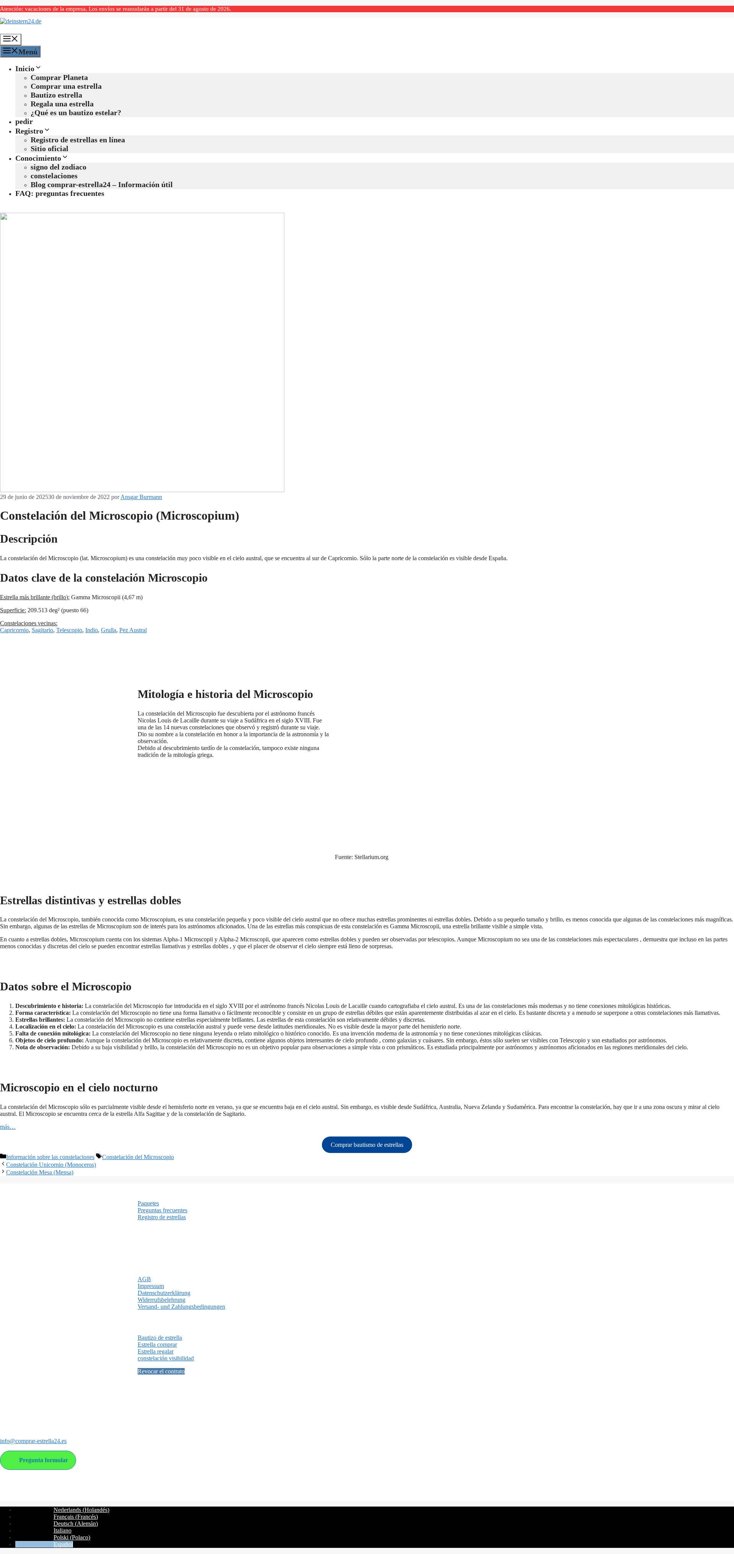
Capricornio (14, 630)
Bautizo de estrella (160, 1337)
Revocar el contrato (161, 1371)
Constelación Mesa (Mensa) (39, 1172)
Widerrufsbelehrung (161, 1299)
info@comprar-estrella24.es (33, 1441)
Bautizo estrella (56, 95)
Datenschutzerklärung (164, 1293)
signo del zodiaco (58, 167)
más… (8, 1127)
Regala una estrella (62, 103)
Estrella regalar (156, 1351)
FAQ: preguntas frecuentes (59, 193)
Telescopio (69, 630)
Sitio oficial (49, 148)
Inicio (24, 68)
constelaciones (54, 175)
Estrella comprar (157, 1344)
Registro (29, 131)
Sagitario (42, 630)
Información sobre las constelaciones (50, 1157)
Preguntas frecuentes (162, 1210)
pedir (24, 121)
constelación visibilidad (166, 1358)
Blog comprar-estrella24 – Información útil (102, 184)
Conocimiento (38, 158)
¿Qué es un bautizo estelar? (76, 112)
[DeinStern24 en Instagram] (21, 1410)
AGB (144, 1279)
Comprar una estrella (66, 86)
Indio (91, 630)
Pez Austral (133, 630)
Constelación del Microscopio (138, 1157)
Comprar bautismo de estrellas (367, 1144)
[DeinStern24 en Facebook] (6, 1410)
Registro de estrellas (162, 1217)
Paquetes (148, 1203)
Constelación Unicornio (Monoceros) (51, 1164)
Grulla (108, 630)
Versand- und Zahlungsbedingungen (181, 1306)
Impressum (151, 1286)
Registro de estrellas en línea (78, 139)
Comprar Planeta (59, 77)
